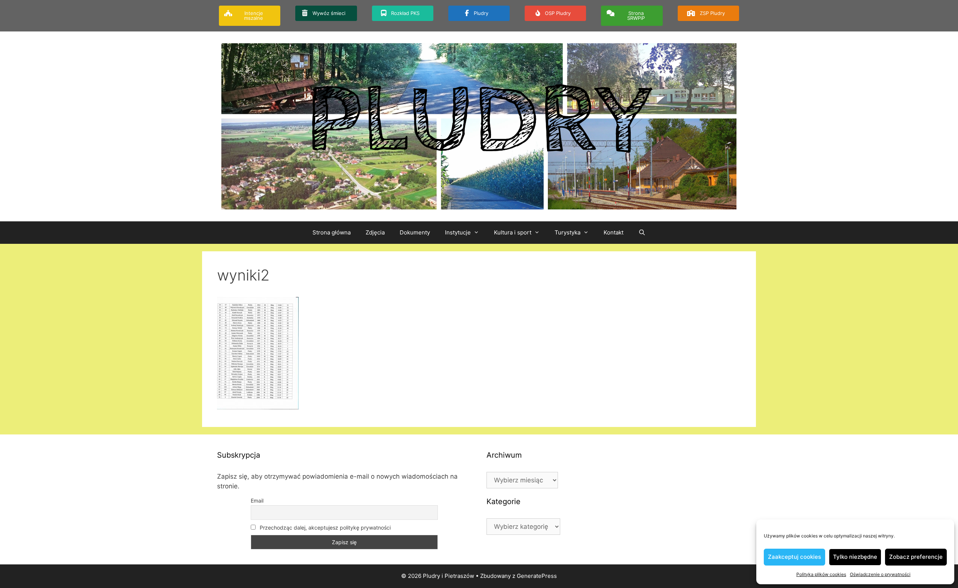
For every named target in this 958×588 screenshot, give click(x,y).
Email (257, 500)
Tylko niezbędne (855, 556)
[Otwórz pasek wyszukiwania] (642, 232)
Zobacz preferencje (916, 556)
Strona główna (331, 232)
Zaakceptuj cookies (794, 556)
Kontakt (613, 232)
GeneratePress (537, 575)
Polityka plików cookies (821, 574)
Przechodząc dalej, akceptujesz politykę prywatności (324, 527)
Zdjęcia (375, 232)
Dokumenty (415, 232)
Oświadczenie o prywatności (880, 574)
